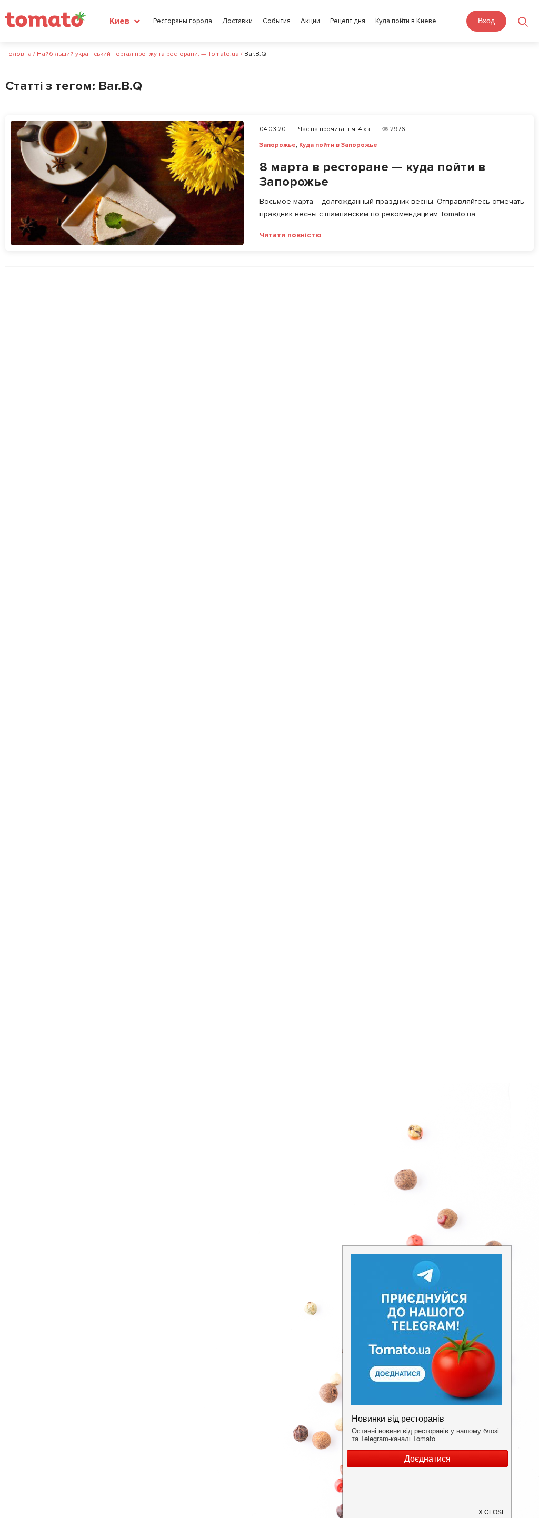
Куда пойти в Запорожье (338, 145)
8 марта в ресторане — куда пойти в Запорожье (372, 174)
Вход (486, 20)
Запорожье (277, 145)
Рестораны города (182, 21)
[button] (492, 1507)
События (277, 21)
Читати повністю (290, 235)
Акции (310, 21)
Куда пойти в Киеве (405, 21)
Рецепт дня (347, 21)
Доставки (237, 21)
